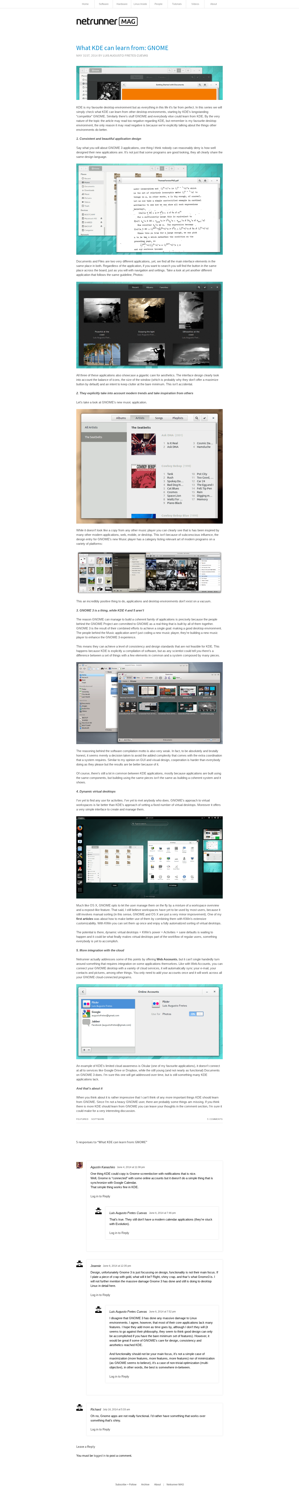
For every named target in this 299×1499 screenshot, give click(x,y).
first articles (84, 918)
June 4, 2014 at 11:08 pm (131, 1167)
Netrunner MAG (175, 1484)
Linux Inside (140, 4)
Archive (145, 1484)
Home (85, 4)
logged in (100, 1455)
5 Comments (215, 1119)
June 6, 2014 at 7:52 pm (162, 1311)
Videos (195, 4)
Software (104, 4)
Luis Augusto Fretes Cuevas (125, 55)
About (213, 4)
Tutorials (177, 4)
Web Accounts (167, 959)
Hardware (122, 4)
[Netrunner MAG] (107, 24)
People (159, 4)
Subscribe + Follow (125, 1484)
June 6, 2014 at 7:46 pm (162, 1213)
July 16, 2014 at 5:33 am (116, 1409)
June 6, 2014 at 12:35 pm (117, 1265)
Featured (82, 1119)
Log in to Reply (100, 1196)
